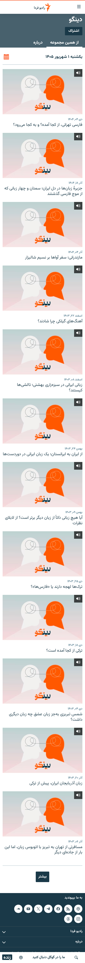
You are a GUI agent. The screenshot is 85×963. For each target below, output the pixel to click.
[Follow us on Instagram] (78, 919)
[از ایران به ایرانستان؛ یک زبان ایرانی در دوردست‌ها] (42, 421)
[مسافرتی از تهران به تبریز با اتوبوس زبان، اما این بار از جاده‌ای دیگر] (42, 813)
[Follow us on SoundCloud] (18, 908)
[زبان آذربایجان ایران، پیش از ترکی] (42, 750)
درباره (38, 42)
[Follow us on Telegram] (48, 908)
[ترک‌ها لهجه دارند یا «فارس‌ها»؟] (42, 553)
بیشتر (42, 876)
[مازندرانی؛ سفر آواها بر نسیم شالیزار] (42, 224)
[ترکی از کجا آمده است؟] (42, 617)
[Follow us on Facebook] (58, 908)
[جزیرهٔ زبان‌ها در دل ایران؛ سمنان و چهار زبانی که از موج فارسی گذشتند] (42, 155)
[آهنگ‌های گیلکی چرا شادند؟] (42, 288)
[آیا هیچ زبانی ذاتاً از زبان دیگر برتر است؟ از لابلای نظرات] (42, 484)
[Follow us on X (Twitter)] (38, 908)
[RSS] (68, 908)
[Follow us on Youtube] (28, 908)
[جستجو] (76, 957)
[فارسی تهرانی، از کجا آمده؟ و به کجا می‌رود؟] (42, 91)
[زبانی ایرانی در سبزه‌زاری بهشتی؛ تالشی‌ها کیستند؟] (42, 351)
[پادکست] (20, 957)
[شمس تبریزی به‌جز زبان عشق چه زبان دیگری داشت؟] (42, 681)
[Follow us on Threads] (68, 919)
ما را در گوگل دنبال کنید (48, 957)
